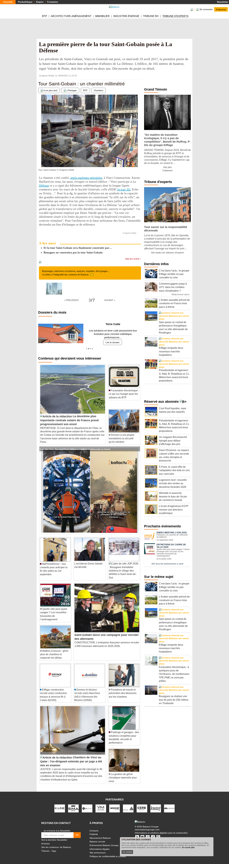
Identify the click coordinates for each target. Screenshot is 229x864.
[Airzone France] (87, 805)
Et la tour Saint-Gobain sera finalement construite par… (78, 247)
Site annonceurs (98, 849)
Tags (53, 847)
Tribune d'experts (175, 16)
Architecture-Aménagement (71, 16)
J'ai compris (127, 852)
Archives (45, 840)
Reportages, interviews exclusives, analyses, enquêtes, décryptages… (76, 273)
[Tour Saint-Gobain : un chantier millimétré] (40, 161)
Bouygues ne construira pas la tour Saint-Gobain (73, 252)
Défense (44, 185)
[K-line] (59, 805)
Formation (52, 2)
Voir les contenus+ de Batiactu (56, 843)
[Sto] (169, 805)
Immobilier (102, 16)
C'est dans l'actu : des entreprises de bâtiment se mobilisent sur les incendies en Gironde (75, 445)
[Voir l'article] (137, 445)
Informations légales (100, 845)
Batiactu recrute (97, 838)
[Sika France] (128, 805)
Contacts (94, 827)
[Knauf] (155, 805)
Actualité (8, 2)
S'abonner (221, 9)
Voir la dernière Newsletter (54, 836)
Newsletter (222, 2)
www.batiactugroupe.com (147, 826)
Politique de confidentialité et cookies (108, 853)
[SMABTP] (73, 805)
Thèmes (45, 847)
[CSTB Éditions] (142, 805)
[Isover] (114, 805)
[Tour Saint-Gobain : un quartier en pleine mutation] (139, 161)
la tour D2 (123, 189)
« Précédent (71, 300)
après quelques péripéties (86, 177)
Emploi (39, 2)
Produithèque (25, 2)
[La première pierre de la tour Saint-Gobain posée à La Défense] (54, 289)
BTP (44, 16)
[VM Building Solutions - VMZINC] (100, 805)
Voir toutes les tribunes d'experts (167, 252)
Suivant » (109, 300)
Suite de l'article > (133, 259)
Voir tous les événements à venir (167, 563)
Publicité (94, 831)
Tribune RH (151, 16)
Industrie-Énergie (126, 16)
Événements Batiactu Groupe (104, 842)
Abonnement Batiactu (100, 834)
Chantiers (98, 90)
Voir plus (167, 167)
